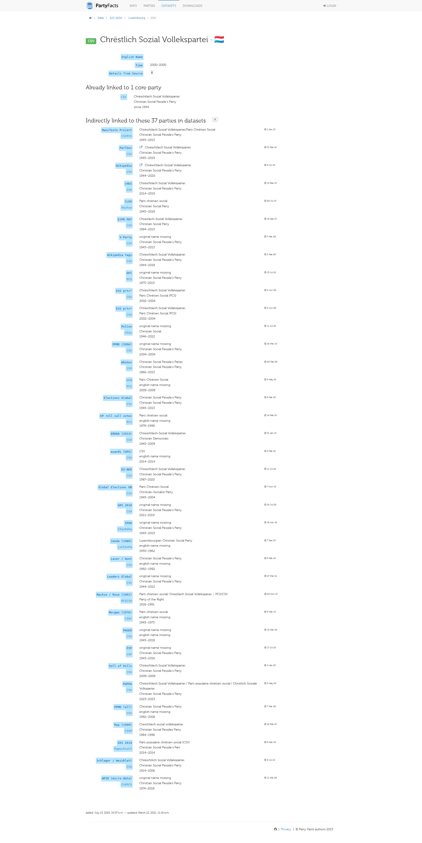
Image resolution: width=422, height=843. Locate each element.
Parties (149, 6)
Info (133, 6)
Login (331, 6)
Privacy (286, 829)
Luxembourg (136, 18)
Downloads (192, 6)
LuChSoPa (125, 547)
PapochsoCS (123, 748)
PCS (129, 279)
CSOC (128, 618)
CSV (123, 97)
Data (101, 18)
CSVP (128, 731)
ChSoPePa (125, 529)
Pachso (126, 207)
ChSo (128, 332)
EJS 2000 (116, 18)
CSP (129, 654)
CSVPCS (126, 136)
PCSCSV (126, 600)
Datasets (169, 6)
